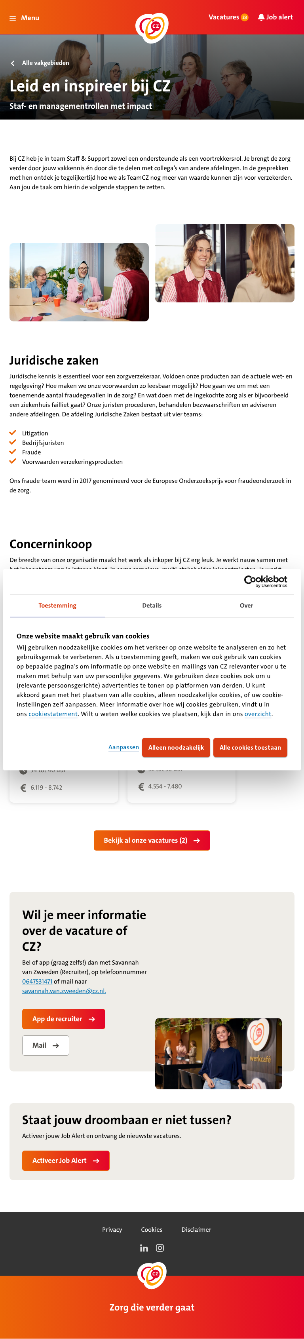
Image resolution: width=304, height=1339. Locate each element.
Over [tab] (246, 605)
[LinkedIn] (144, 1248)
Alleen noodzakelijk (176, 747)
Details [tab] (152, 605)
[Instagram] (160, 1248)
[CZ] (152, 28)
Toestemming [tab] (58, 605)
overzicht (258, 714)
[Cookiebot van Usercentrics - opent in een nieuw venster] (252, 581)
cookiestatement (53, 714)
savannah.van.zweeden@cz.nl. (64, 991)
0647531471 (37, 982)
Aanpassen (123, 747)
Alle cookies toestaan (250, 747)
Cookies (151, 1230)
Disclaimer (196, 1230)
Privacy (112, 1230)
